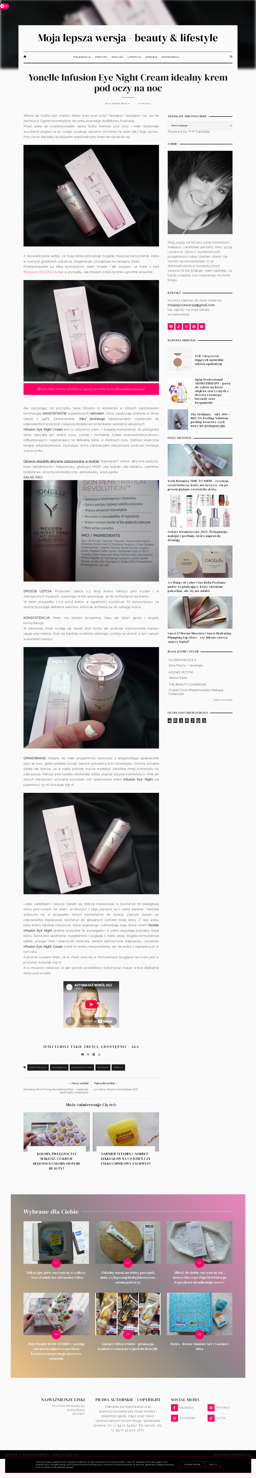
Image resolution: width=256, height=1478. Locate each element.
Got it (213, 1464)
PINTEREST (223, 1407)
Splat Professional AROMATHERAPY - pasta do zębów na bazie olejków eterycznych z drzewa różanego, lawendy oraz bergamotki (212, 391)
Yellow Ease (178, 677)
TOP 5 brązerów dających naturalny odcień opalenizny (209, 360)
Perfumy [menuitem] (101, 57)
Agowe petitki (181, 672)
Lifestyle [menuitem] (134, 57)
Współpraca (76, 1410)
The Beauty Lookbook (187, 684)
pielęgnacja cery (82, 1067)
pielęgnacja (59, 1067)
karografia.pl (241, 1454)
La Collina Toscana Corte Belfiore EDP (116, 1089)
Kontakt (78, 1414)
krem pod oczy (38, 1067)
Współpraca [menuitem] (170, 57)
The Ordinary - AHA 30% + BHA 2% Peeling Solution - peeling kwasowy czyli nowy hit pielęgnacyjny (210, 420)
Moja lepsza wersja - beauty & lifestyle (128, 37)
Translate (202, 131)
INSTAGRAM (187, 1418)
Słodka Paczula (182, 660)
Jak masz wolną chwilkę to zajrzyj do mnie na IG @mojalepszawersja (93, 389)
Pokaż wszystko (223, 699)
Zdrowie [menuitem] (151, 57)
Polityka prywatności (68, 1406)
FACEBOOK (187, 1407)
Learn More (192, 1464)
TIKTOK (221, 1418)
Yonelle (118, 1067)
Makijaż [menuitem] (117, 57)
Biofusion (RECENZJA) (40, 272)
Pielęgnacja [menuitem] (82, 57)
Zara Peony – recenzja (185, 665)
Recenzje (102, 1067)
